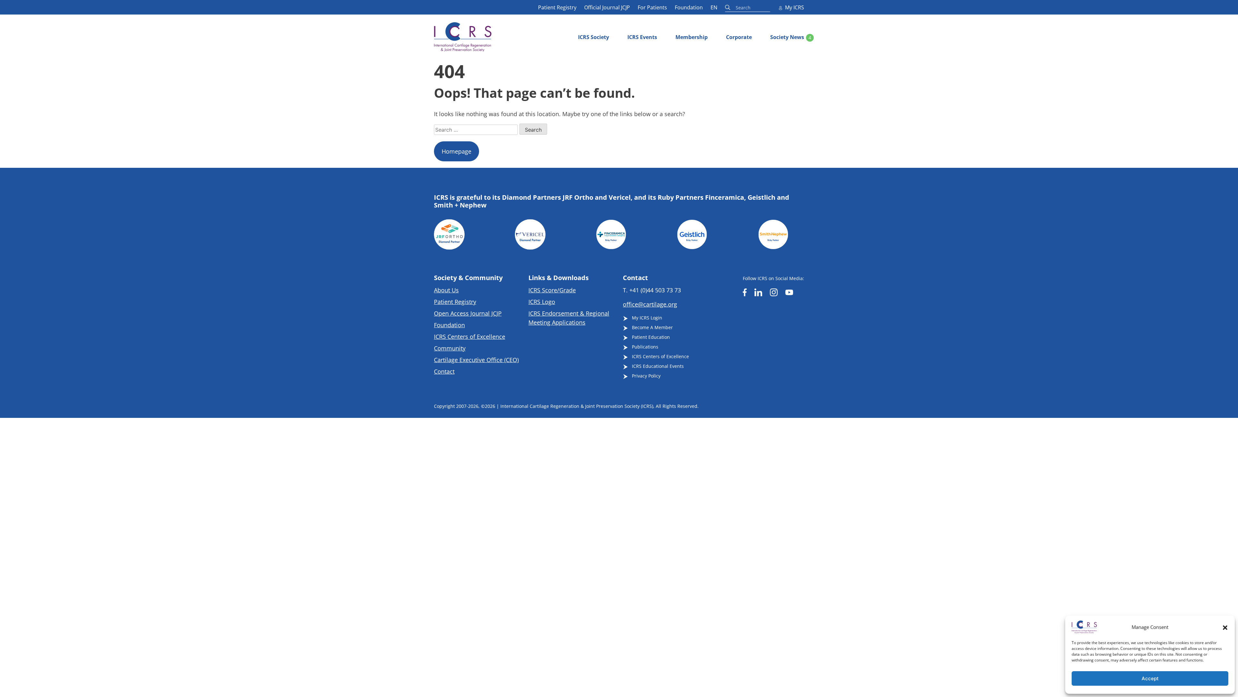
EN (714, 7)
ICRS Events (642, 37)
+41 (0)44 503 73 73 (655, 290)
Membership (691, 37)
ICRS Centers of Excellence (469, 336)
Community (450, 348)
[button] (1225, 627)
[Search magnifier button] (728, 7)
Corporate (739, 37)
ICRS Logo (541, 302)
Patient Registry (557, 7)
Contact (444, 371)
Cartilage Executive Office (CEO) (476, 360)
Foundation (689, 7)
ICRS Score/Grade (552, 290)
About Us (446, 290)
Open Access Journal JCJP (468, 313)
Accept (1150, 678)
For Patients (652, 7)
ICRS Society (593, 37)
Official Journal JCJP (607, 7)
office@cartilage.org (650, 304)
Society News (787, 37)
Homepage (456, 151)
